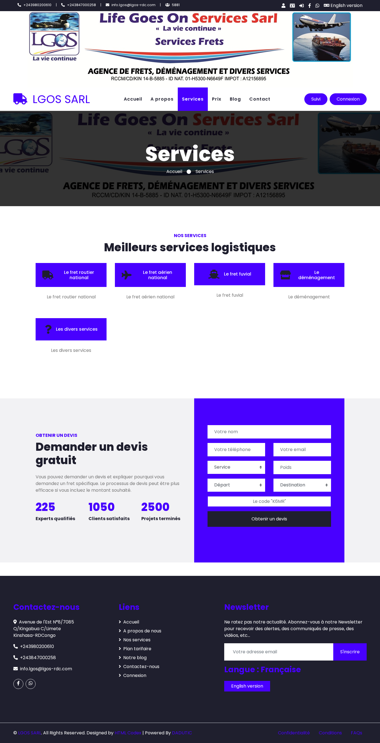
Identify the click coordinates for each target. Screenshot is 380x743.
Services (193, 99)
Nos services (136, 640)
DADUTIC (182, 733)
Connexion (348, 99)
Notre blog (135, 657)
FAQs (356, 733)
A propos (162, 99)
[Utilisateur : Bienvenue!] (283, 5)
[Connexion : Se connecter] (301, 5)
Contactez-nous (141, 666)
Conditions (330, 733)
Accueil (133, 99)
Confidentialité (294, 733)
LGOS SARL (59, 99)
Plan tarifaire (137, 648)
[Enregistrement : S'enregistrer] (292, 5)
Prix (216, 99)
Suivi (315, 99)
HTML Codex (128, 733)
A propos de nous (142, 631)
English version (345, 5)
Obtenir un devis (269, 519)
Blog (235, 99)
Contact (259, 99)
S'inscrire (350, 652)
